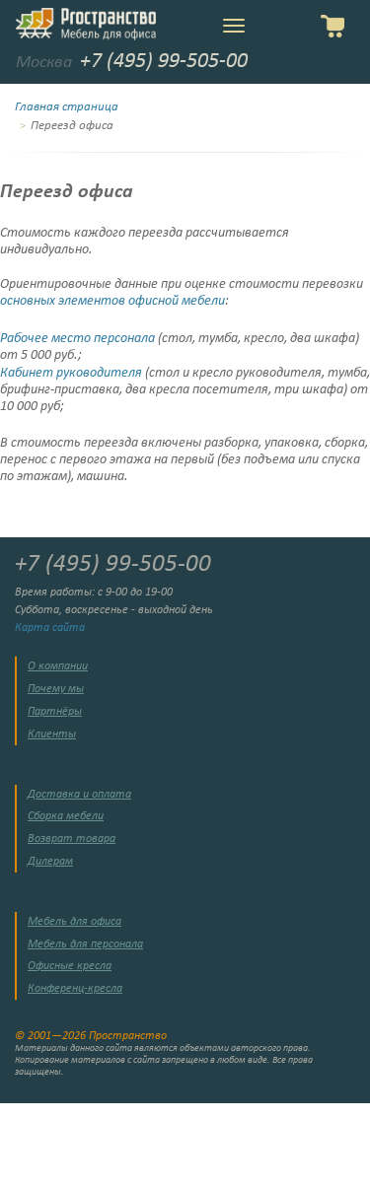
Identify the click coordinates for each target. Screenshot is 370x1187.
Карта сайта (50, 628)
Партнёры (55, 712)
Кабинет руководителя (71, 373)
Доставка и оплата (79, 795)
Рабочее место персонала (77, 338)
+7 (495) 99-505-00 (164, 61)
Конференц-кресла (75, 989)
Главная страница (66, 107)
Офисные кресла (69, 966)
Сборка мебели (66, 816)
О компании (58, 666)
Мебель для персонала (85, 944)
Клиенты (52, 734)
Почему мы (56, 689)
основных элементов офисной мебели (112, 301)
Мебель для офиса (74, 922)
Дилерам (50, 862)
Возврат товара (71, 839)
